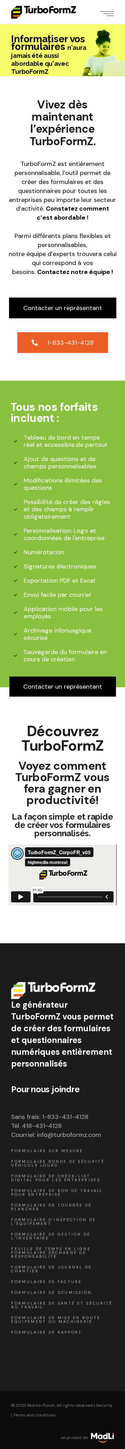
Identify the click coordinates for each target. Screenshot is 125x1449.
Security (104, 1405)
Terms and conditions (34, 1415)
